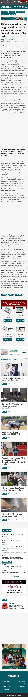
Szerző (7, 39)
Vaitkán (11, 294)
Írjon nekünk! (6, 689)
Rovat (6, 41)
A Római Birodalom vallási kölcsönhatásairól (13, 572)
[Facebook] (15, 7)
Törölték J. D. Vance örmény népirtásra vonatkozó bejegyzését (12, 406)
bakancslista (20, 11)
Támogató (8, 334)
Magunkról (22, 684)
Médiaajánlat (6, 686)
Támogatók (22, 686)
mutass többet (14, 576)
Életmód (4, 550)
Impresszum (6, 684)
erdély (4, 14)
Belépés (16, 1)
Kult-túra (5, 533)
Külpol (9, 41)
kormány (5, 11)
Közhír (4, 564)
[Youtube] (20, 7)
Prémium (20, 334)
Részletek (7, 322)
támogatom (7, 339)
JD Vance (4, 294)
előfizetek (7, 320)
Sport (3, 539)
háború (12, 11)
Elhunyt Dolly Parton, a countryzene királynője (14, 552)
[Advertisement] (14, 129)
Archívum (22, 681)
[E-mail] (17, 7)
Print (7, 315)
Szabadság (12, 39)
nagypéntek (19, 294)
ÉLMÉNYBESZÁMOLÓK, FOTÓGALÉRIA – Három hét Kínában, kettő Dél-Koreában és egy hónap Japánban (17, 607)
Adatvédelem (6, 681)
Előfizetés (23, 1)
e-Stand (20, 315)
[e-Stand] (22, 7)
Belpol (4, 555)
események (12, 14)
